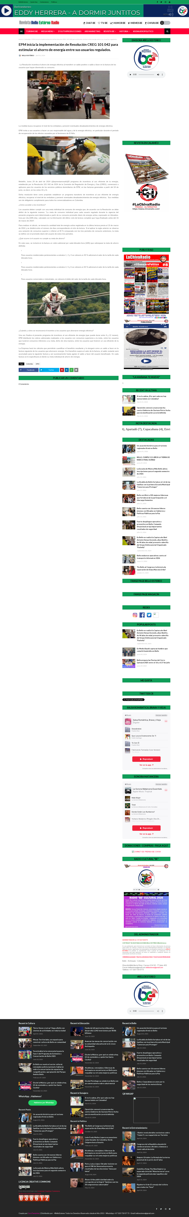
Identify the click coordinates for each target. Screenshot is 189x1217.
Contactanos (44, 2)
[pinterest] (169, 1209)
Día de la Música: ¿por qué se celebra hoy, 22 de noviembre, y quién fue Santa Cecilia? (49, 1085)
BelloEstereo (23, 2)
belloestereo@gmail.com (154, 967)
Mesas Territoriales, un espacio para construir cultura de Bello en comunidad (49, 1041)
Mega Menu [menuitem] (47, 31)
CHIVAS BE (153, 23)
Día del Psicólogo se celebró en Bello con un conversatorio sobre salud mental (101, 1082)
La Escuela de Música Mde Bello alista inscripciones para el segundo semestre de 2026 (153, 471)
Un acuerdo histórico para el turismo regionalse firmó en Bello (152, 447)
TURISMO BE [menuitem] (32, 31)
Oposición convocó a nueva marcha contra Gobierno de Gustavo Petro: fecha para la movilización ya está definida (153, 410)
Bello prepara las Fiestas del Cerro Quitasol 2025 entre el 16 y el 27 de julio (153, 661)
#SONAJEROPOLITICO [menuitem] (143, 31)
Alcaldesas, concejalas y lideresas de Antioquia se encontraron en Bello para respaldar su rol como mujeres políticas (101, 1070)
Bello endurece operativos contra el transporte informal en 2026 (151, 557)
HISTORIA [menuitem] (123, 31)
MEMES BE (136, 23)
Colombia (27, 39)
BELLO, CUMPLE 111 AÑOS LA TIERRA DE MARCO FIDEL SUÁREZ (153, 458)
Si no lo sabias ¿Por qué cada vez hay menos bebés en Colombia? (151, 397)
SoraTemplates (34, 1213)
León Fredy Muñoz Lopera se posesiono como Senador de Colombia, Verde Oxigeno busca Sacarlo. (101, 1139)
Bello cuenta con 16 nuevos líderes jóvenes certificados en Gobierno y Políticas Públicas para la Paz (151, 510)
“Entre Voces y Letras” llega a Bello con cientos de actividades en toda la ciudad (49, 1029)
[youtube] (169, 2)
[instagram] (165, 2)
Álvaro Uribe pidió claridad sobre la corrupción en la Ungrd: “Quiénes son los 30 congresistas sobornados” (101, 1182)
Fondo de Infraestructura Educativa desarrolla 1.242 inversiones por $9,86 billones (100, 1030)
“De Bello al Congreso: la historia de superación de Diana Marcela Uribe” (151, 568)
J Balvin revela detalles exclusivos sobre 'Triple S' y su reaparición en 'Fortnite (153, 1134)
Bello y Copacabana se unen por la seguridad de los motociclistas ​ (150, 1083)
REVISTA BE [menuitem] (109, 31)
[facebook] (157, 2)
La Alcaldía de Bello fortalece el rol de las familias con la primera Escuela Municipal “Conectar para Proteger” (153, 484)
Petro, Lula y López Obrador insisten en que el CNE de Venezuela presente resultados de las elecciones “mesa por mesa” (101, 1167)
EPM (37, 364)
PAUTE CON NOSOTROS (145, 957)
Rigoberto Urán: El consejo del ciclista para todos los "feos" (152, 1186)
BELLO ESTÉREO (28, 55)
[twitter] (161, 2)
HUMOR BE (119, 23)
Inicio (20, 39)
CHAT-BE (90, 23)
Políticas (54, 2)
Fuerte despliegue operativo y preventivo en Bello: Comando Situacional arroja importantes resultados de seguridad (149, 525)
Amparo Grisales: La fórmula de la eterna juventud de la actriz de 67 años (153, 1158)
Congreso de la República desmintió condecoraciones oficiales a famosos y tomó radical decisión (152, 1146)
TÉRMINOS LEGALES (129, 957)
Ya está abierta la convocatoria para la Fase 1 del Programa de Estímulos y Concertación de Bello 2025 (48, 1053)
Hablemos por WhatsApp (44, 1103)
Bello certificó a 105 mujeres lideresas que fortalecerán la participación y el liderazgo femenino (152, 497)
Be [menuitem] (21, 31)
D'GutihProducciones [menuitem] (69, 31)
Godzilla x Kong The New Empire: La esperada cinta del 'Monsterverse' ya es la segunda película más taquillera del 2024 (153, 1173)
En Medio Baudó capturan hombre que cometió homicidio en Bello (152, 650)
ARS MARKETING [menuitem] (92, 31)
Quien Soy (33, 2)
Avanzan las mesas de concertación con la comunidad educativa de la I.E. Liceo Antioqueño (101, 1043)
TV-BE (104, 23)
